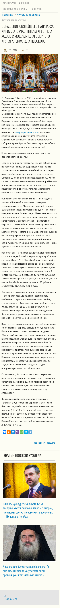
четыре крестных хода (26, 132)
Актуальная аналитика (28, 14)
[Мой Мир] (13, 432)
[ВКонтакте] (4, 432)
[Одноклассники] (9, 432)
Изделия (24, 3)
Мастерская (9, 3)
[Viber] (17, 432)
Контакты (37, 9)
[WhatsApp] (21, 432)
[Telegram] (30, 432)
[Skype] (26, 432)
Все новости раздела (44, 442)
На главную (8, 14)
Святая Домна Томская (15, 9)
